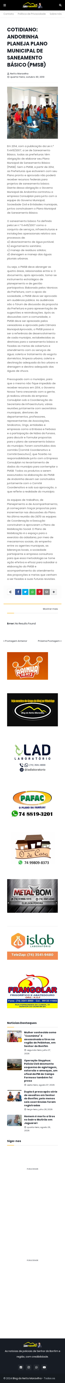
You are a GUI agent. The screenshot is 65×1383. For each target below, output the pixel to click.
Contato (8, 14)
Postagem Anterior (16, 641)
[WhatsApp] (32, 592)
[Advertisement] (32, 1205)
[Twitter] (25, 592)
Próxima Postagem (49, 641)
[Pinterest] (39, 592)
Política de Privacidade (32, 14)
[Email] (47, 592)
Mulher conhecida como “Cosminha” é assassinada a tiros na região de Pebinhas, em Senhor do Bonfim (40, 1039)
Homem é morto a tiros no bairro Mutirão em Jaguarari (39, 1120)
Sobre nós (56, 14)
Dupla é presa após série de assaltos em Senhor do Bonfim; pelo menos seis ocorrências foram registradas (40, 1098)
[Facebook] (18, 592)
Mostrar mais (50, 609)
